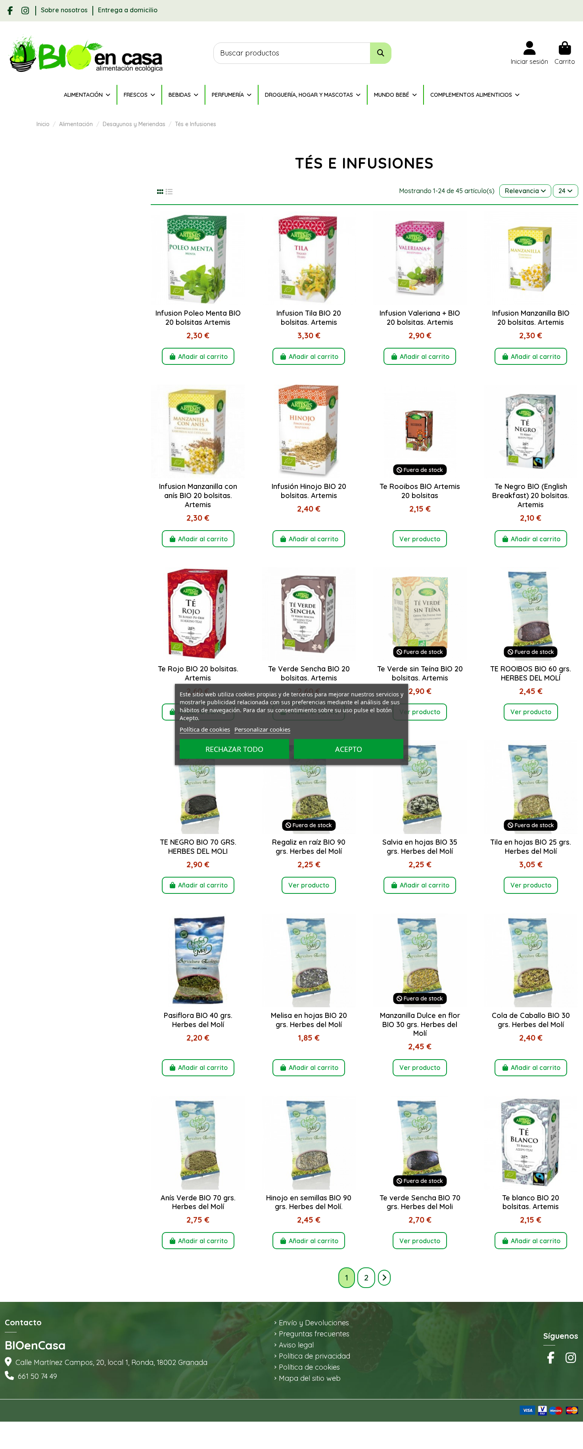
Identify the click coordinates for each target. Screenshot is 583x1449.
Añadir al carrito (203, 356)
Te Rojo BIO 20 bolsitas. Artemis (198, 673)
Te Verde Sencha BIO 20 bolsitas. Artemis (309, 673)
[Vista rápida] (198, 301)
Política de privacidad (314, 1356)
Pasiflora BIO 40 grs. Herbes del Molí (198, 1020)
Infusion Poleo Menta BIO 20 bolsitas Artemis (198, 318)
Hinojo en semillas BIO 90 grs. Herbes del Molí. (308, 1202)
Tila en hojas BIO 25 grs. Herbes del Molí (530, 847)
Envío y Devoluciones (314, 1323)
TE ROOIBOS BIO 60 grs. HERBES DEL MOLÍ (530, 673)
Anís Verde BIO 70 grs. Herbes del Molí (198, 1202)
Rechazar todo (234, 749)
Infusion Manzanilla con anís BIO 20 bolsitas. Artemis (198, 495)
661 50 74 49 (37, 1376)
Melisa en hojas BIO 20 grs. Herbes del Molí (309, 1020)
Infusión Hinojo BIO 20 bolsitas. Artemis (309, 491)
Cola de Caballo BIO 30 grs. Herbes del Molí (531, 1020)
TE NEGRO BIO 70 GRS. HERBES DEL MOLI (198, 847)
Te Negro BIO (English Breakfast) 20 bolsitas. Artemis (530, 495)
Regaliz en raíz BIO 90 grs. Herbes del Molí (308, 847)
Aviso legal (296, 1345)
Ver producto (419, 539)
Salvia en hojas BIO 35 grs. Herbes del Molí (419, 847)
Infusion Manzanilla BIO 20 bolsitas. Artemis (531, 318)
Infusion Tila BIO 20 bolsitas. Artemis (308, 318)
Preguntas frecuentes (314, 1334)
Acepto (348, 749)
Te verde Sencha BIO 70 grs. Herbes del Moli (420, 1202)
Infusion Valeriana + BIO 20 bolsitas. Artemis (420, 318)
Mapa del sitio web (310, 1378)
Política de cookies (309, 1367)
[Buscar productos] (380, 53)
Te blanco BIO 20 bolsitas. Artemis (530, 1202)
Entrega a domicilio (127, 10)
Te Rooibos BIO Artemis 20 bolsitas (420, 491)
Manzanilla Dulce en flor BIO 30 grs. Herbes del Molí (420, 1024)
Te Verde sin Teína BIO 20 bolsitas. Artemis (420, 673)
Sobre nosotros (65, 10)
